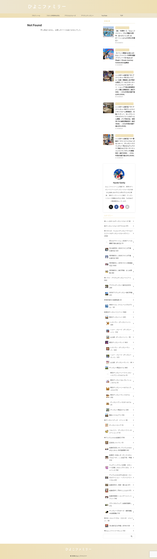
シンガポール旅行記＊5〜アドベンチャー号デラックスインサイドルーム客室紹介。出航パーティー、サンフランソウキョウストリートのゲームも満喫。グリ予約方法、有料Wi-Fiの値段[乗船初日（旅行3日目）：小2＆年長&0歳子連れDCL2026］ (125, 116)
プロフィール (36, 15)
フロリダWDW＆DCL (53, 15)
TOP (121, 15)
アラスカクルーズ (70, 15)
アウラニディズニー (87, 15)
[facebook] (116, 207)
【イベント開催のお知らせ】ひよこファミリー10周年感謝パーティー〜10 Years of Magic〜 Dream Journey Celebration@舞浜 (125, 57)
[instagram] (122, 207)
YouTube (104, 15)
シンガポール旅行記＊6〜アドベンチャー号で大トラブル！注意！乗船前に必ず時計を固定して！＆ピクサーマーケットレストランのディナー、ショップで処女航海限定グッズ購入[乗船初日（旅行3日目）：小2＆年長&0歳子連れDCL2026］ (125, 84)
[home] (127, 207)
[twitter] (111, 207)
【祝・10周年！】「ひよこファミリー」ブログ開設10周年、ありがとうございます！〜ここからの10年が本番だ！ (125, 35)
